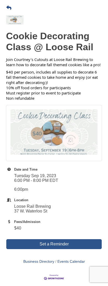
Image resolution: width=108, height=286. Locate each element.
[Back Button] (8, 8)
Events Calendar (71, 261)
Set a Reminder (54, 244)
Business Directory (38, 261)
